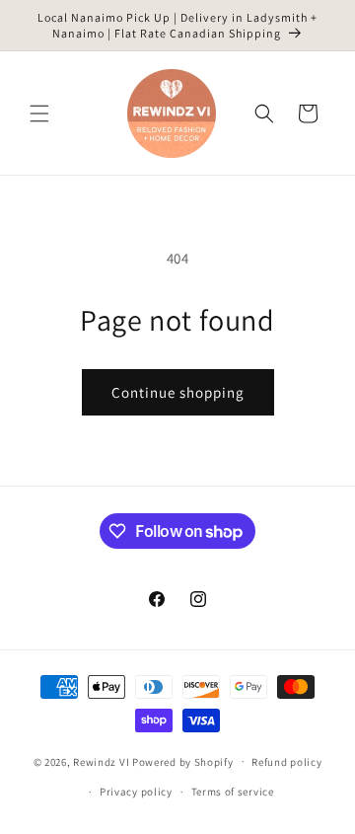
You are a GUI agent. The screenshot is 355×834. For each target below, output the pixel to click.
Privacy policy (136, 791)
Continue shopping (178, 392)
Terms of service (232, 791)
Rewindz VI (101, 761)
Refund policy (286, 762)
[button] (39, 113)
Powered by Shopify (183, 761)
